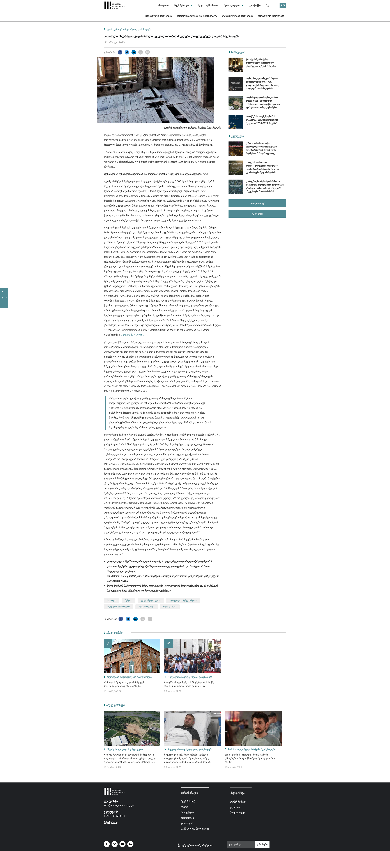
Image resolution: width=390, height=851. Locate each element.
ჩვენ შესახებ (181, 5)
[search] (267, 5)
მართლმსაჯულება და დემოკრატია (197, 15)
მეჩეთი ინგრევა (146, 607)
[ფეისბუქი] (120, 52)
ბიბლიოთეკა (257, 203)
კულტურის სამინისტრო (118, 607)
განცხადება (144, 29)
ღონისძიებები (238, 801)
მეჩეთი (128, 600)
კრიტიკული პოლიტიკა (271, 15)
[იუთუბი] (122, 844)
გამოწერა (257, 213)
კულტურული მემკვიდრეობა (183, 600)
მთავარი (163, 5)
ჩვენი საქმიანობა (208, 5)
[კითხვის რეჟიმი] (147, 52)
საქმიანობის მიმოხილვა (195, 828)
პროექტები (187, 812)
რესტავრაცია (169, 607)
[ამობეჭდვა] (140, 52)
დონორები (187, 817)
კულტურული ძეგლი (151, 600)
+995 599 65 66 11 (115, 816)
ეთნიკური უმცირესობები (121, 29)
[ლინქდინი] (133, 52)
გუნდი (184, 806)
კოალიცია (187, 823)
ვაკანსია (235, 807)
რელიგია (111, 600)
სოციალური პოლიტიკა (158, 15)
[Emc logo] (114, 5)
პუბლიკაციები (232, 5)
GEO (283, 5)
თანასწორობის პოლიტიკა (237, 15)
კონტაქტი (255, 5)
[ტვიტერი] (127, 52)
